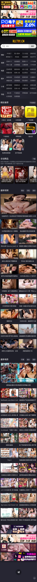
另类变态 (33, 73)
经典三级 (17, 73)
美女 (22, 190)
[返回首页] (34, 578)
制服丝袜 (9, 73)
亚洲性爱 (9, 69)
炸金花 (17, 57)
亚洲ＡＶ (9, 61)
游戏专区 (33, 53)
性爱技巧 (33, 88)
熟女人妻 (9, 65)
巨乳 (28, 190)
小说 (2, 86)
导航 (2, 94)
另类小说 (17, 88)
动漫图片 (33, 77)
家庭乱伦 (17, 85)
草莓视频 (25, 93)
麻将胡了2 (9, 57)
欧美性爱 (33, 69)
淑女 (28, 359)
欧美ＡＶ (25, 61)
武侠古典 (33, 85)
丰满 (22, 359)
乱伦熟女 (25, 73)
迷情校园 (9, 88)
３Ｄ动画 (33, 61)
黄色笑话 (25, 88)
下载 (34, 159)
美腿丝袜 (9, 80)
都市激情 (9, 85)
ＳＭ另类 (33, 65)
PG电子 (9, 53)
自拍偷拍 (17, 61)
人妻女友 (25, 85)
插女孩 (9, 93)
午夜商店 (17, 93)
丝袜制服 (17, 65)
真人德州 (17, 53)
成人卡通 (25, 69)
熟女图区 (25, 80)
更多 (34, 190)
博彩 (2, 55)
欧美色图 (25, 77)
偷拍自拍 (17, 69)
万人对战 (25, 53)
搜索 (32, 46)
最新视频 (4, 190)
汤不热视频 (33, 93)
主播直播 (25, 65)
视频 (2, 63)
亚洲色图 (17, 77)
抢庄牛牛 (33, 57)
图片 (2, 79)
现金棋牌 (25, 57)
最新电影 (4, 359)
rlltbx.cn (18, 41)
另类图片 (33, 80)
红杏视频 (9, 96)
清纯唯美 (17, 80)
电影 (2, 71)
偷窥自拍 (9, 77)
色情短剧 (17, 96)
